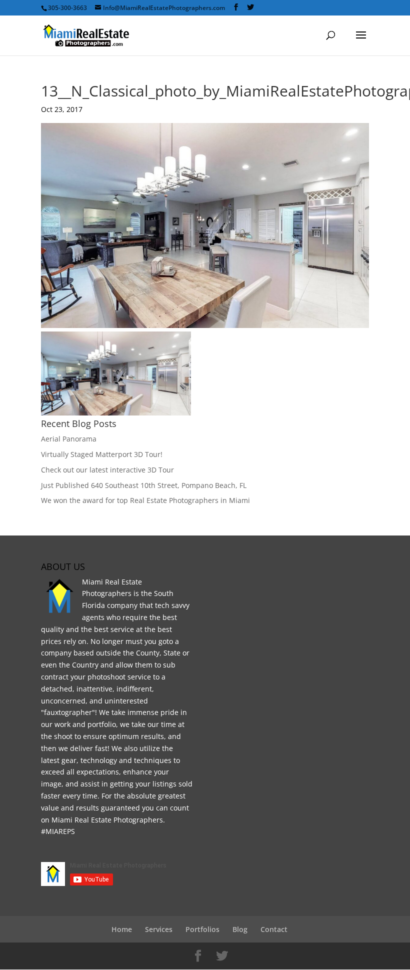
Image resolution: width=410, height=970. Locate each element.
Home (122, 929)
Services (158, 929)
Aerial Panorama (68, 439)
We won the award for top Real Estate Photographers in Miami (145, 500)
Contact (274, 929)
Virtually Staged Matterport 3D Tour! (101, 454)
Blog (240, 929)
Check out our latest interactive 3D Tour (107, 469)
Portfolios (203, 929)
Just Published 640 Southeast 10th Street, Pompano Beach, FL (143, 485)
